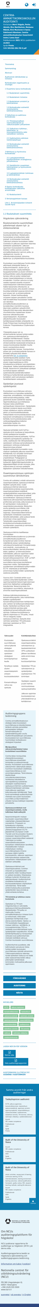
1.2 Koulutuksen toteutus (17, 97)
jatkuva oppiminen (18, 1007)
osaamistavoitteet (10, 1024)
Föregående (19, 978)
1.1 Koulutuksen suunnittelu (18, 93)
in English (26, 1294)
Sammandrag (10, 69)
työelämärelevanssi (11, 1037)
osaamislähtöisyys (26, 1020)
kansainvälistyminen (11, 1011)
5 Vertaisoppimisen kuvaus (16, 199)
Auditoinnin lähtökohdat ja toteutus (16, 78)
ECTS (6, 1007)
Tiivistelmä (9, 64)
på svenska (16, 1294)
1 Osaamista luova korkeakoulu (18, 89)
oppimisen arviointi (26, 1016)
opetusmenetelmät (10, 1016)
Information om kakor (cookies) (15, 1264)
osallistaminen (24, 1024)
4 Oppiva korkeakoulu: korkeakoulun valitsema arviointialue (15, 188)
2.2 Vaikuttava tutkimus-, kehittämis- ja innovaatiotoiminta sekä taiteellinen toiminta (17, 131)
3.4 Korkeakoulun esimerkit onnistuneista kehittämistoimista (18, 181)
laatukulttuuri (25, 1011)
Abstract (8, 73)
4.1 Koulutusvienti (14, 195)
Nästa (19, 993)
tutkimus (7, 1033)
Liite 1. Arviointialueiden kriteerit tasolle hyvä (18, 204)
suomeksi (5, 1294)
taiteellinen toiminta (11, 1028)
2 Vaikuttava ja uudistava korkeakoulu (15, 116)
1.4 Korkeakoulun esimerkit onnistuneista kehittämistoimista (18, 109)
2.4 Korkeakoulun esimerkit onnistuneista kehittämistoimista (18, 146)
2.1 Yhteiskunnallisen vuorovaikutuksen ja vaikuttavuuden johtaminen (18, 123)
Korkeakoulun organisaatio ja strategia (17, 84)
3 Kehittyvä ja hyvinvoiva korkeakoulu (15, 153)
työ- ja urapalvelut (20, 355)
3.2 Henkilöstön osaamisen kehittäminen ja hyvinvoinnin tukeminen (19, 167)
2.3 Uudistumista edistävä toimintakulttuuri (17, 139)
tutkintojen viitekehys (20, 1033)
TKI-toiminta (25, 1028)
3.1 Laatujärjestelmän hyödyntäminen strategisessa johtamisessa (19, 159)
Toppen (33, 1201)
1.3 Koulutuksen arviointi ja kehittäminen (18, 102)
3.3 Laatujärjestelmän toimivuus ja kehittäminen (20, 174)
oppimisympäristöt (10, 1020)
